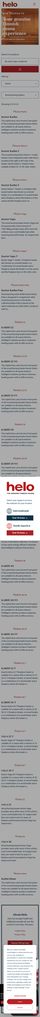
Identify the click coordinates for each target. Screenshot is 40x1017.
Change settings (20, 996)
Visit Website (19, 518)
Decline (20, 1007)
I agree (20, 1002)
